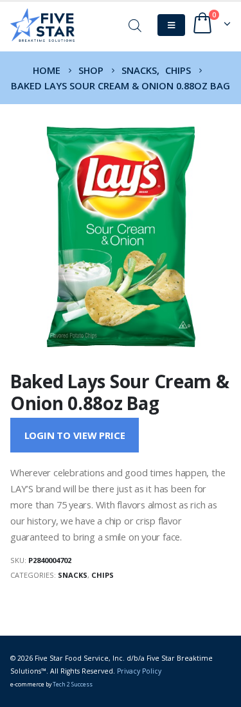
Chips (102, 575)
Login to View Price (74, 435)
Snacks (72, 575)
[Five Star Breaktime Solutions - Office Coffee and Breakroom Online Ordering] (42, 25)
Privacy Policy (139, 671)
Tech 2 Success (73, 684)
